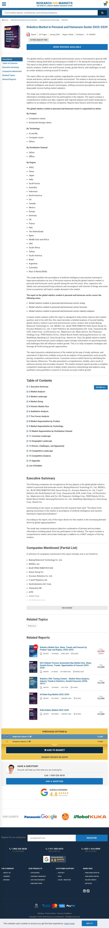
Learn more (69, 923)
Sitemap (40, 913)
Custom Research (38, 880)
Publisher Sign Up (92, 873)
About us (7, 873)
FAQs (60, 876)
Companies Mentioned (12, 71)
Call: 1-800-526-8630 (54, 775)
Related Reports (9, 79)
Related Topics (8, 75)
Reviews (6, 880)
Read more (67, 608)
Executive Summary (10, 67)
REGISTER (92, 838)
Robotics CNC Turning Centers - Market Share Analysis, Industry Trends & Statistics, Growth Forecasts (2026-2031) (65, 681)
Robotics (32, 626)
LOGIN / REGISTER (64, 880)
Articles (88, 883)
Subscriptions (36, 883)
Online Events (91, 880)
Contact (61, 873)
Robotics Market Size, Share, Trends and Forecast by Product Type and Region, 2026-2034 (63, 648)
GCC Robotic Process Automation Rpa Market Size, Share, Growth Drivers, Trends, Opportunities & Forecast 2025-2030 (66, 665)
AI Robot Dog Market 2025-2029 (54, 694)
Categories (35, 873)
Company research (38, 876)
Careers (6, 876)
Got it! (89, 923)
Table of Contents (9, 63)
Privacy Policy (50, 913)
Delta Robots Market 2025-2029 (54, 710)
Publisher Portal (92, 876)
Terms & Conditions (64, 913)
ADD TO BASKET (54, 750)
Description (7, 59)
